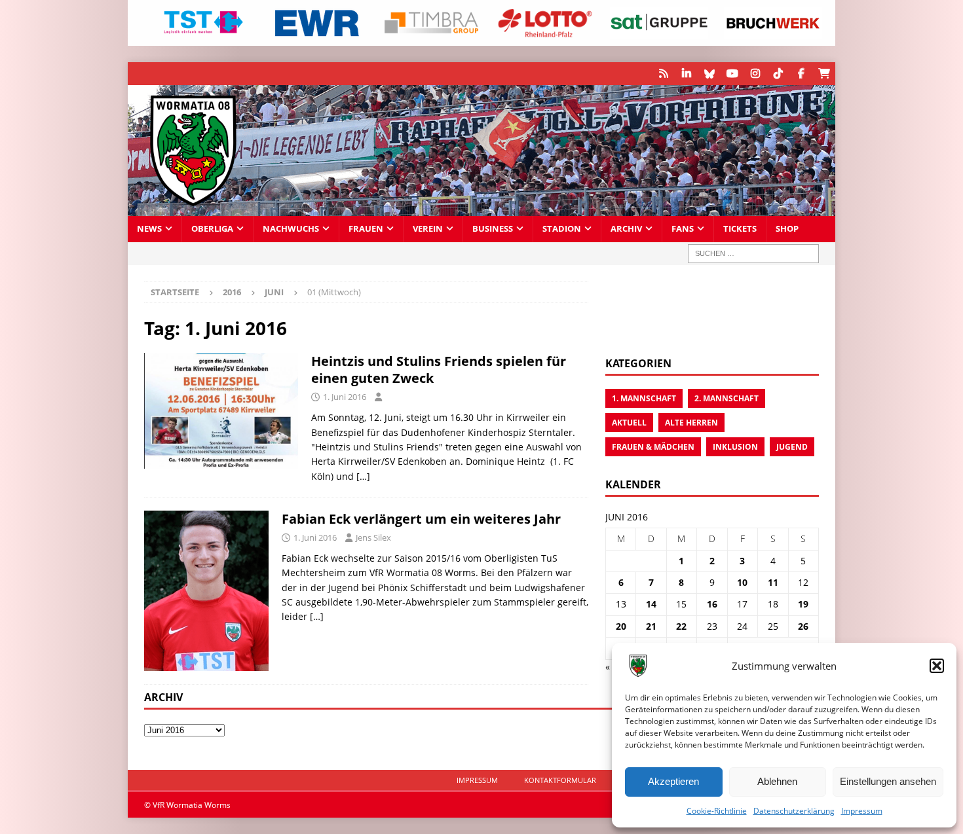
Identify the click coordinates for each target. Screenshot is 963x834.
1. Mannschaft (644, 398)
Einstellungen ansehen (888, 781)
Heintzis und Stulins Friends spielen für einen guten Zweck (438, 369)
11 (773, 582)
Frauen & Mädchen (653, 446)
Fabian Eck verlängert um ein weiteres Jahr (421, 519)
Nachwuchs (291, 228)
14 (651, 604)
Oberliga (212, 228)
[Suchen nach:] (753, 253)
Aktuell (629, 422)
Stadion (561, 228)
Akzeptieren (673, 781)
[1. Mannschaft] (206, 591)
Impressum (861, 810)
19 (803, 604)
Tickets (740, 228)
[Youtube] (732, 73)
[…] (363, 476)
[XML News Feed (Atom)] (663, 73)
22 (681, 626)
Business (492, 228)
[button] (936, 665)
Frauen (366, 228)
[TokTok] (777, 73)
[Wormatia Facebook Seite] (800, 73)
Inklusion (735, 446)
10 (742, 582)
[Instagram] (755, 73)
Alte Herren (691, 422)
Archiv (626, 228)
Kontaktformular (560, 780)
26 (803, 626)
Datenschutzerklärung (794, 810)
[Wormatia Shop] (823, 73)
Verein (428, 228)
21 (651, 626)
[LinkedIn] (686, 73)
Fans (682, 228)
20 (621, 626)
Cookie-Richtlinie (717, 810)
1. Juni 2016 (344, 397)
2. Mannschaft (726, 398)
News (149, 228)
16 (712, 604)
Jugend (792, 446)
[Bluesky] (709, 73)
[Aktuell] (221, 410)
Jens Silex (373, 537)
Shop (787, 228)
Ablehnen (777, 781)
